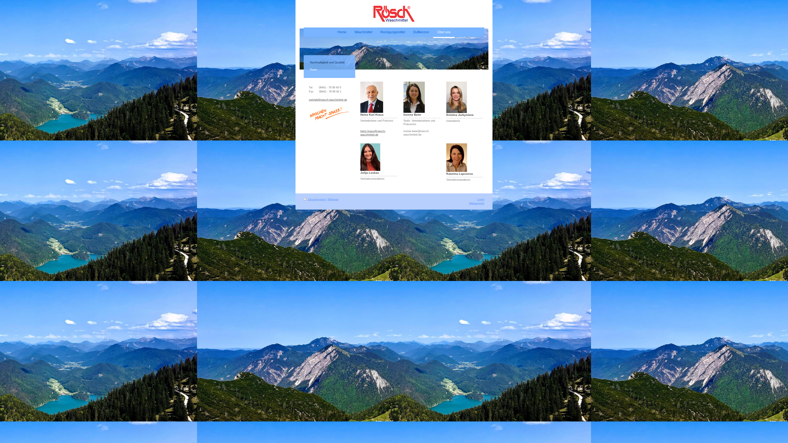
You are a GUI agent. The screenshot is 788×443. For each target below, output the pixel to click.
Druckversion (316, 199)
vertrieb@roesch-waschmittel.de (328, 99)
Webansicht (476, 203)
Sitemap (333, 199)
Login (480, 199)
